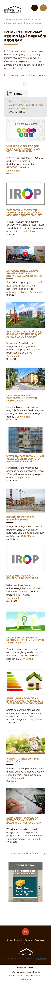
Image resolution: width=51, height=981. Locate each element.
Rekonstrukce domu (19, 109)
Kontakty (18, 940)
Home (8, 20)
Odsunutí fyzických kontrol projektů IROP (22, 577)
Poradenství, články (23, 20)
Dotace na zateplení (19, 101)
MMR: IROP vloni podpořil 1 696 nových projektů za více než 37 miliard (24, 149)
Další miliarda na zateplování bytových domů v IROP (21, 398)
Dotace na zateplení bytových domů (20, 518)
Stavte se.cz (36, 975)
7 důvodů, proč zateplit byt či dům (22, 760)
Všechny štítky (17, 112)
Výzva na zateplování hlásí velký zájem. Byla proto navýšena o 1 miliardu (25, 459)
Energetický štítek (35, 105)
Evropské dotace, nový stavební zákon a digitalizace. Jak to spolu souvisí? (24, 273)
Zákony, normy (16, 105)
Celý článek (13, 171)
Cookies (26, 944)
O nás (9, 940)
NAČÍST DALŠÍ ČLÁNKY (24, 853)
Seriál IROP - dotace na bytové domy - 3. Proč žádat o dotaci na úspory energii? (24, 820)
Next (40, 889)
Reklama (28, 940)
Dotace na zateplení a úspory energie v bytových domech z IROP (25, 640)
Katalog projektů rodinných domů (25, 972)
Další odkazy (25, 979)
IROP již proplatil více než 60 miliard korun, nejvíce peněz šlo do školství (24, 334)
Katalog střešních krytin (19, 975)
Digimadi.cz (41, 959)
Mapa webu (39, 940)
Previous (11, 889)
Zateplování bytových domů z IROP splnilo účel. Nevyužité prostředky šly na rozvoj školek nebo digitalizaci (24, 213)
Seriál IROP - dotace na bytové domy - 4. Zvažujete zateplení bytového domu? (24, 701)
